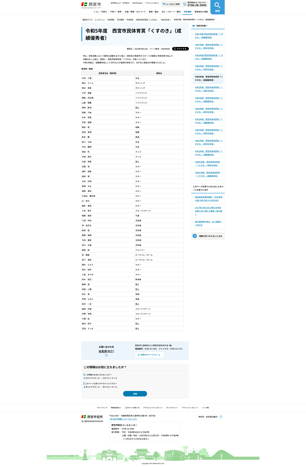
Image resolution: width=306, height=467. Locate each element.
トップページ (100, 19)
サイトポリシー (172, 407)
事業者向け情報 (201, 11)
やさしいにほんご (152, 3)
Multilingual (137, 3)
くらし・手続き (100, 11)
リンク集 (205, 407)
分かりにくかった (110, 378)
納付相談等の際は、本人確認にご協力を (208, 223)
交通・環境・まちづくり (135, 11)
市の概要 (120, 19)
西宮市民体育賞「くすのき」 (147, 19)
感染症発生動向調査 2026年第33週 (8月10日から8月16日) (208, 199)
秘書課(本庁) (106, 351)
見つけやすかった (93, 387)
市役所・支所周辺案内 (207, 416)
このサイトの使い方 (131, 407)
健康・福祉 (153, 11)
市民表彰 (130, 19)
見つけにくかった (110, 387)
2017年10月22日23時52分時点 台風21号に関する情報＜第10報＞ (208, 211)
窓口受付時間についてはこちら (123, 419)
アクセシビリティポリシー (153, 407)
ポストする (181, 48)
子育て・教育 (116, 11)
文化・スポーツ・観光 (171, 11)
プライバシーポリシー (190, 407)
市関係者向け (116, 407)
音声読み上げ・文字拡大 (120, 3)
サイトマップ (102, 407)
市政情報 (187, 11)
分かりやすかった (93, 378)
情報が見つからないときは (210, 236)
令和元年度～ (166, 19)
